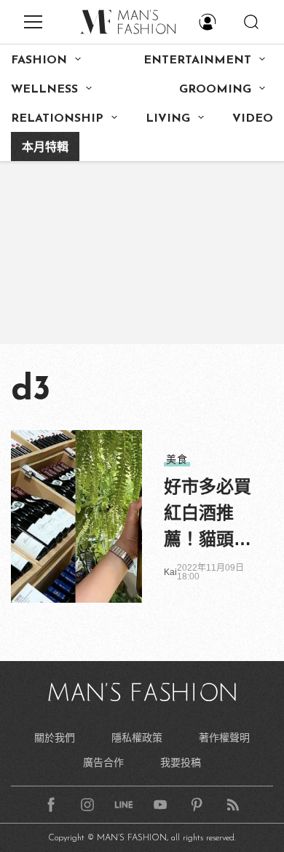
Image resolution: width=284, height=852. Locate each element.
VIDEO (252, 119)
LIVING (168, 119)
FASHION (39, 60)
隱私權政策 (136, 737)
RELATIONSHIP (57, 119)
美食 (177, 459)
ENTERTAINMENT (197, 60)
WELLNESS (44, 89)
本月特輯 (45, 148)
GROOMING (215, 89)
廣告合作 (103, 762)
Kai (170, 572)
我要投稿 (180, 762)
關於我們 (54, 737)
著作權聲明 (224, 737)
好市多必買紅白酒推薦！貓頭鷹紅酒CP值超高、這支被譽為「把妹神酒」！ (207, 514)
